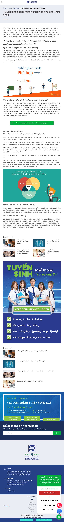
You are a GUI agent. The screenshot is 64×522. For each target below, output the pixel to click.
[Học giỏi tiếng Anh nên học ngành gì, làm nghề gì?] (39, 253)
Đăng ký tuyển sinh (49, 505)
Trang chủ (5, 8)
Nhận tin (57, 433)
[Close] (59, 476)
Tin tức (10, 8)
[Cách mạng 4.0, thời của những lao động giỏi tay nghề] (39, 243)
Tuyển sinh (32, 506)
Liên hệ (32, 511)
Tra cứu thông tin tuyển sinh (49, 500)
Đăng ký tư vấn (27, 520)
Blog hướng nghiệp (17, 8)
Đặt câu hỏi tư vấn (49, 493)
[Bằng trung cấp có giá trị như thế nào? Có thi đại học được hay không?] (9, 253)
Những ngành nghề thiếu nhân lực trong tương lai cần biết (23, 241)
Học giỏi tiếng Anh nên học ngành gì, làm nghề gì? (53, 251)
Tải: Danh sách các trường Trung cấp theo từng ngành (32, 123)
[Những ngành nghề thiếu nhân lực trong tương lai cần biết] (9, 243)
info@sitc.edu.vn (11, 490)
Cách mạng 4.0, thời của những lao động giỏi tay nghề (53, 241)
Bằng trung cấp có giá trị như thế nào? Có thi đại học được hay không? (23, 251)
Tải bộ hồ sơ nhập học (49, 510)
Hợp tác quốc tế (32, 508)
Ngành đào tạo (32, 504)
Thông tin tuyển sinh (44, 520)
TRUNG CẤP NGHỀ (13, 418)
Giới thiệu (32, 502)
